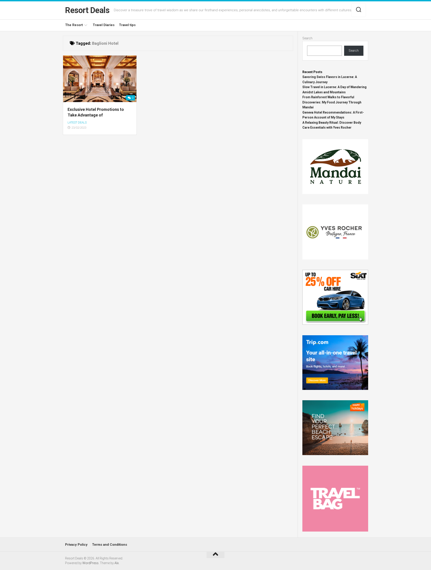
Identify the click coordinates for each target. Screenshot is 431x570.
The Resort (74, 25)
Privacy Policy (76, 545)
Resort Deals (87, 10)
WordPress (90, 563)
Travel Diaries (103, 25)
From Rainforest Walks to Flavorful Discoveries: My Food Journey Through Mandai (331, 102)
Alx (116, 563)
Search (307, 38)
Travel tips (127, 25)
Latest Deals (77, 122)
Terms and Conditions (109, 545)
